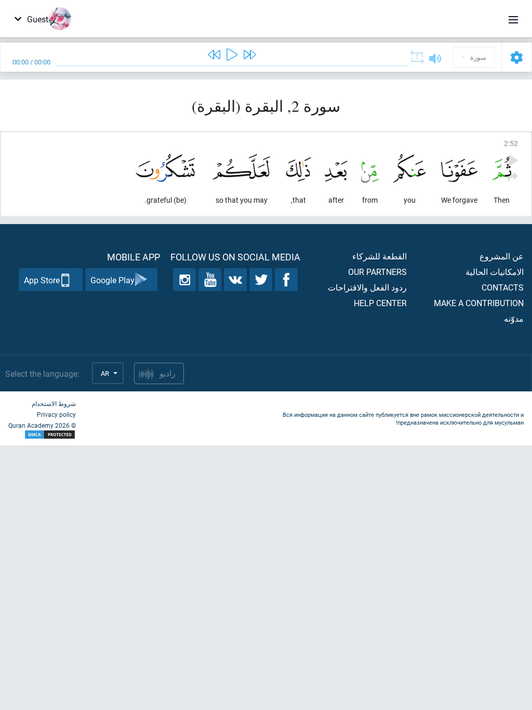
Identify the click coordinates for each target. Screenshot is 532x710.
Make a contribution (479, 302)
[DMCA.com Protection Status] (42, 434)
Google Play (112, 279)
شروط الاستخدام (54, 403)
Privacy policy (56, 414)
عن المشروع (502, 256)
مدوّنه (514, 318)
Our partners (377, 271)
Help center (380, 302)
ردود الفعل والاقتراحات (367, 287)
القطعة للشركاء (379, 256)
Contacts (503, 287)
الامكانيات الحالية (495, 271)
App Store (42, 279)
